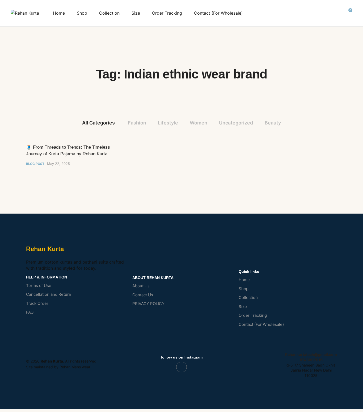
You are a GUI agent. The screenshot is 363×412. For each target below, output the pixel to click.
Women (198, 123)
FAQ (29, 312)
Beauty (273, 123)
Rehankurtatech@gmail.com (311, 354)
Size (136, 13)
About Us (141, 285)
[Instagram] (181, 367)
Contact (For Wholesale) (218, 13)
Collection (109, 13)
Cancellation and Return (48, 294)
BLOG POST (35, 164)
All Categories (98, 123)
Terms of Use (38, 285)
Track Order (37, 303)
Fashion (137, 123)
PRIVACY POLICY (148, 303)
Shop (82, 13)
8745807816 (311, 359)
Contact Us (142, 294)
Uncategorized (236, 123)
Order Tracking (167, 13)
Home (59, 13)
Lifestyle (168, 123)
